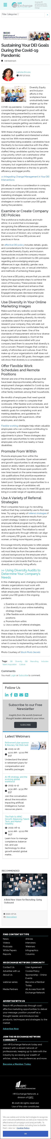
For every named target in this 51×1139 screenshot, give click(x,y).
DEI (11, 661)
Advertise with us (11, 971)
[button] (25, 14)
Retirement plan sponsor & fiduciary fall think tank (17, 744)
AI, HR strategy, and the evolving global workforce (16, 779)
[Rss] (27, 696)
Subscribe (23, 675)
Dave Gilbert (11, 917)
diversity (19, 661)
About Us (7, 975)
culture (22, 664)
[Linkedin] (7, 696)
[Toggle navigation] (5, 5)
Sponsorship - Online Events (36, 977)
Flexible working (9, 426)
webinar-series (10, 982)
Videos (6, 942)
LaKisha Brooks (24, 72)
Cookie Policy (32, 971)
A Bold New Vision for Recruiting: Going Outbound (23, 901)
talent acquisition (9, 664)
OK (25, 1134)
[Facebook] (12, 696)
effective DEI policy (14, 245)
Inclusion (44, 661)
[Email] (21, 696)
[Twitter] (16, 696)
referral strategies (38, 513)
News (5, 939)
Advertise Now (11, 1028)
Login (13, 675)
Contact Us (8, 967)
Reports (7, 954)
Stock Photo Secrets (31, 652)
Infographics (32, 950)
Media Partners (10, 989)
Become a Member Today (35, 984)
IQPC (30, 1097)
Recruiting (34, 661)
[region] (25, 1124)
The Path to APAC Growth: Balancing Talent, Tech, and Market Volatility (17, 820)
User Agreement (34, 967)
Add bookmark (10, 61)
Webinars (30, 946)
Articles (29, 939)
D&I (26, 661)
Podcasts (7, 946)
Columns (30, 954)
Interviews (30, 942)
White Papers (9, 950)
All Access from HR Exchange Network (35, 991)
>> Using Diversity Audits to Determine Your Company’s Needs (21, 574)
